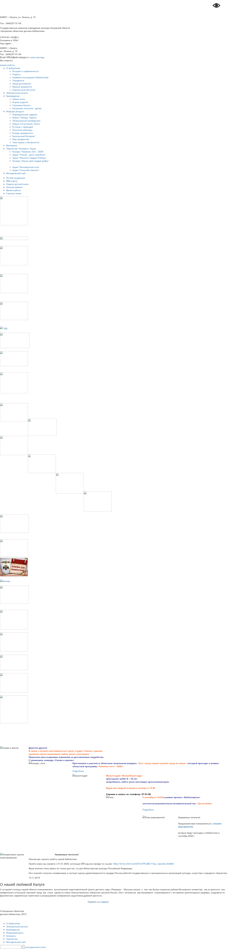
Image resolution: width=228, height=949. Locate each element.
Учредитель (18, 80)
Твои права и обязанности (25, 142)
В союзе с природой (22, 126)
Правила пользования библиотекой (30, 77)
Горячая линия (13, 193)
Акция (15, 170)
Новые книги (18, 98)
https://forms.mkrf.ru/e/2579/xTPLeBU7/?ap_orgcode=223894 (143, 863)
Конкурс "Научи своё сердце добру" (30, 160)
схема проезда (36, 57)
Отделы (16, 74)
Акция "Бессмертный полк (25, 167)
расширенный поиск (35, 947)
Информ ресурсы (15, 111)
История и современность (25, 71)
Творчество (12, 938)
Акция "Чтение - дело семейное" (29, 154)
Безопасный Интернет (23, 136)
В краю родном (20, 102)
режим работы (7, 64)
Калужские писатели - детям (26, 108)
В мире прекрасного (22, 133)
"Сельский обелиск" (28, 170)
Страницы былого (21, 105)
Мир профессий (20, 139)
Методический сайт (16, 173)
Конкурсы (11, 935)
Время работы (13, 190)
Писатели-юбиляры (22, 129)
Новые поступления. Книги (26, 123)
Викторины (11, 145)
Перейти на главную (98, 901)
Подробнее (78, 770)
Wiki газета (11, 180)
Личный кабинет (14, 187)
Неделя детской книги (17, 184)
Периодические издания (24, 114)
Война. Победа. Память (24, 117)
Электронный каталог (17, 92)
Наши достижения (21, 83)
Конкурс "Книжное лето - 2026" (28, 151)
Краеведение (13, 95)
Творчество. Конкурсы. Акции (21, 148)
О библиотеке (13, 68)
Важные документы (22, 86)
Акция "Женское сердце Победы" (29, 157)
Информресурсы (14, 932)
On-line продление (15, 177)
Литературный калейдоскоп (26, 120)
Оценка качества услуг (23, 89)
